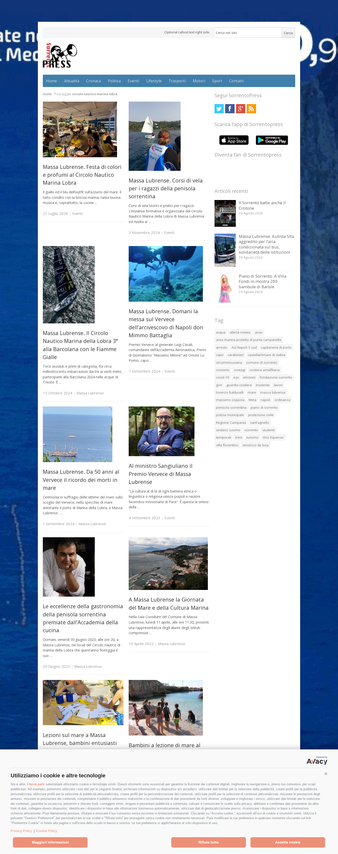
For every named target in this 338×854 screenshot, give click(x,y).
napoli (265, 400)
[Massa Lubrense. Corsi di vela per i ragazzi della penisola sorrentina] (155, 169)
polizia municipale (230, 415)
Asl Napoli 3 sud (244, 347)
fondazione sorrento (276, 377)
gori (219, 385)
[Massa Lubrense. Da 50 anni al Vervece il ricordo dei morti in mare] (77, 460)
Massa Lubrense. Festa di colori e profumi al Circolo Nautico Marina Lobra (82, 174)
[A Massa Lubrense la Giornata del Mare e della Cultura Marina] (168, 588)
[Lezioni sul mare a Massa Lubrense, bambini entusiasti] (83, 723)
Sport (217, 81)
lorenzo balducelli (229, 392)
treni (238, 437)
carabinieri (236, 355)
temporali (223, 437)
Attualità (71, 81)
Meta (252, 400)
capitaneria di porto (276, 347)
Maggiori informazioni (50, 842)
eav (236, 377)
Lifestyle (154, 81)
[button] (325, 773)
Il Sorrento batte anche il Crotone (262, 205)
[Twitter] (219, 108)
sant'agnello (259, 422)
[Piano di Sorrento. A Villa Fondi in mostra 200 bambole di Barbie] (225, 301)
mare (252, 392)
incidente (263, 385)
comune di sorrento (261, 362)
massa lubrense (273, 392)
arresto (221, 347)
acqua (220, 332)
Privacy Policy (21, 831)
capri (219, 355)
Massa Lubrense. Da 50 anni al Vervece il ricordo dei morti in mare (81, 479)
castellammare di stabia (266, 355)
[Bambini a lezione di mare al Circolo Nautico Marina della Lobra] (166, 734)
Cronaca (93, 81)
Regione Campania (231, 422)
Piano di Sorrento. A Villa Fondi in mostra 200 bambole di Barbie (262, 281)
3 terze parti (35, 784)
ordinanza (282, 400)
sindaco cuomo (228, 430)
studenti (268, 430)
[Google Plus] (240, 108)
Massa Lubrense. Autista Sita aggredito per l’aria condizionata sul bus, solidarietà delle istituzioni (266, 244)
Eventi (133, 81)
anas (259, 332)
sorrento (251, 430)
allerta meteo (240, 332)
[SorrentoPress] (60, 55)
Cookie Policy (46, 831)
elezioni (249, 377)
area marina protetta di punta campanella (248, 339)
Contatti (236, 81)
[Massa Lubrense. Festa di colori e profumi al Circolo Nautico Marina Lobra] (80, 156)
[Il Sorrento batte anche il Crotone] (225, 225)
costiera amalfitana (264, 370)
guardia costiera (239, 385)
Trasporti (177, 81)
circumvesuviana (229, 362)
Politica (114, 81)
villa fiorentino (227, 445)
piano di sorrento (264, 407)
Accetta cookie (287, 842)
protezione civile (261, 415)
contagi (239, 370)
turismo (252, 437)
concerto (223, 370)
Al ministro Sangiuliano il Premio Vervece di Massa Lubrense (161, 473)
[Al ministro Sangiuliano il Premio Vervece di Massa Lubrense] (161, 454)
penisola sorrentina (231, 407)
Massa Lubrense (90, 392)
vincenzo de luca (255, 445)
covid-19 (222, 377)
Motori (199, 81)
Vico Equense (273, 437)
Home (51, 81)
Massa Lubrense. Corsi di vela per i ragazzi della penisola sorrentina (166, 188)
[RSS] (251, 108)
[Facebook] (229, 108)
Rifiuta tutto (208, 842)
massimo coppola (230, 400)
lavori (278, 385)
